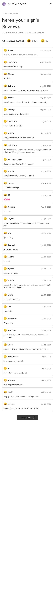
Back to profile (11, 14)
